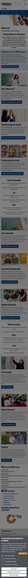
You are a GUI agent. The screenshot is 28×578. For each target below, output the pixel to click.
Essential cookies (9, 555)
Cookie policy (23, 553)
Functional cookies (10, 558)
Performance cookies (10, 564)
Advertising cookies (10, 561)
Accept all (14, 568)
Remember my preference (14, 572)
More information (14, 575)
